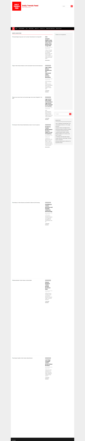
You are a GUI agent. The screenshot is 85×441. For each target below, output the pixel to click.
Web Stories (31, 28)
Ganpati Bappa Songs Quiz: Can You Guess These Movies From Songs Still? (48, 42)
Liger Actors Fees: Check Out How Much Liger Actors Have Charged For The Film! (49, 102)
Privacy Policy (59, 28)
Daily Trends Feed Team (48, 47)
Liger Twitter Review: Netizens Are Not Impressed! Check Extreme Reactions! (48, 72)
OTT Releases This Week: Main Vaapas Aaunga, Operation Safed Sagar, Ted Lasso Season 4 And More (63, 138)
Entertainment (21, 28)
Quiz (26, 28)
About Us (36, 28)
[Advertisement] (42, 20)
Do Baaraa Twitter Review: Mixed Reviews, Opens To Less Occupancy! (48, 130)
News (16, 28)
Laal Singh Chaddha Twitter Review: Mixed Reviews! (48, 362)
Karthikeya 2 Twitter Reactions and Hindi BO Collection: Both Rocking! (49, 208)
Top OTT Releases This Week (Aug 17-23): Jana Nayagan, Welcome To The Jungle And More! (63, 125)
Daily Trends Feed (30, 5)
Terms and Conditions (50, 28)
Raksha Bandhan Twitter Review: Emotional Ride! (47, 286)
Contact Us (42, 28)
